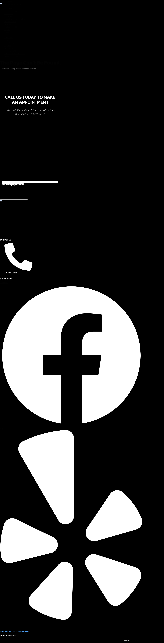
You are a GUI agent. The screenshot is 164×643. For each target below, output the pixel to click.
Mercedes (8, 35)
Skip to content (6, 1)
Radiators (8, 8)
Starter (7, 30)
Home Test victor (11, 56)
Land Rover (8, 38)
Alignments (8, 16)
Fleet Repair (9, 43)
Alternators (8, 14)
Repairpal (8, 40)
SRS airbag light (10, 27)
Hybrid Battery (10, 22)
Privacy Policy (5, 631)
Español (7, 46)
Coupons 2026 (10, 51)
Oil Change (8, 48)
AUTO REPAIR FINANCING (14, 54)
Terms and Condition (21, 631)
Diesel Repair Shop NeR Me (15, 19)
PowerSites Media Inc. (136, 640)
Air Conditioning (10, 11)
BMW (6, 32)
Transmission (9, 24)
